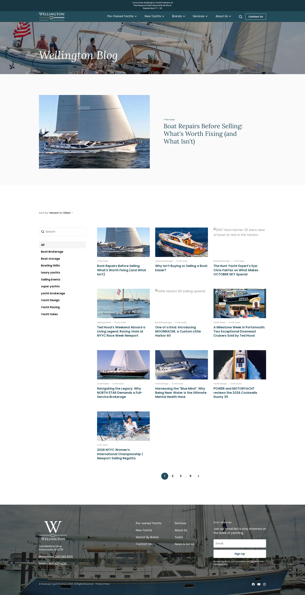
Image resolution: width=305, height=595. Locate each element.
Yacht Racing (50, 307)
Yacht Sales (49, 314)
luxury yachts (50, 272)
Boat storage (50, 259)
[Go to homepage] (52, 17)
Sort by (43, 212)
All (42, 245)
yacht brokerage (53, 293)
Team (179, 537)
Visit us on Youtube (259, 584)
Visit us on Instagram (264, 584)
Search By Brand (147, 537)
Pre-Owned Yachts (120, 16)
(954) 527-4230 (57, 563)
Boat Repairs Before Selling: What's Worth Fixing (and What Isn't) (203, 133)
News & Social (184, 544)
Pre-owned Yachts (149, 523)
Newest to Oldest (60, 212)
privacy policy (221, 564)
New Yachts (153, 16)
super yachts (50, 286)
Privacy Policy (103, 583)
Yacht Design (50, 300)
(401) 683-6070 (64, 556)
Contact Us (255, 16)
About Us (222, 16)
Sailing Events (50, 279)
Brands (177, 16)
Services (198, 16)
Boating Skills (50, 265)
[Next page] (198, 476)
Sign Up (239, 554)
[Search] (240, 16)
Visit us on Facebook (253, 584)
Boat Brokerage (52, 252)
